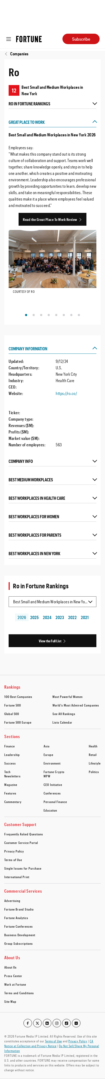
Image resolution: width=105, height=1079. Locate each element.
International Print (16, 877)
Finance (9, 746)
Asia (47, 746)
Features (10, 793)
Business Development (19, 935)
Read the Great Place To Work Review (50, 219)
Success (10, 763)
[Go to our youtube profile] (76, 1023)
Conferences (52, 793)
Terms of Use (13, 860)
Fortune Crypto (54, 772)
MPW (47, 776)
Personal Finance (55, 802)
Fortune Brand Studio (19, 909)
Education (50, 810)
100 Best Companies (18, 696)
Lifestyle (95, 763)
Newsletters (12, 776)
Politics (94, 772)
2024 (47, 617)
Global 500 (11, 714)
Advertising (12, 901)
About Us (10, 967)
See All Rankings (63, 714)
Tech (7, 772)
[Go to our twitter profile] (37, 1023)
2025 (34, 617)
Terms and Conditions (19, 993)
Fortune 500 (12, 705)
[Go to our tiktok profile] (66, 1023)
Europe (48, 755)
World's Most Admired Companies (75, 705)
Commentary (13, 802)
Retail (93, 755)
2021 (85, 617)
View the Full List (50, 641)
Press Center (13, 976)
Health (93, 746)
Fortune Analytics (16, 918)
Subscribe (81, 38)
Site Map (10, 1001)
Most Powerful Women (67, 696)
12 (14, 90)
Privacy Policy (14, 851)
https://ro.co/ (66, 393)
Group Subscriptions (18, 943)
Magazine (10, 784)
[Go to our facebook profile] (27, 1023)
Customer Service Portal (21, 842)
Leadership (12, 755)
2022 (72, 617)
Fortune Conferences (18, 926)
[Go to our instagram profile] (56, 1023)
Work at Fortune (15, 984)
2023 (59, 617)
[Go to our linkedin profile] (47, 1023)
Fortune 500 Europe (18, 722)
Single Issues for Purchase (22, 868)
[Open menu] (8, 39)
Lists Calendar (62, 722)
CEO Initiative (53, 784)
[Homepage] (29, 39)
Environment (52, 763)
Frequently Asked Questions (23, 834)
